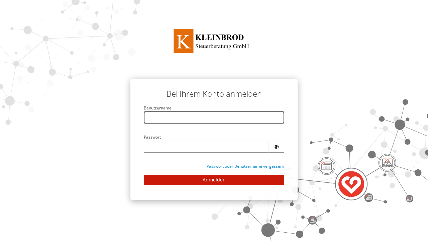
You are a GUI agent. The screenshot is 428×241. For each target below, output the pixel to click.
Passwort (152, 137)
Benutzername (158, 108)
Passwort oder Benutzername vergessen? (245, 166)
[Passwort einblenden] (276, 147)
